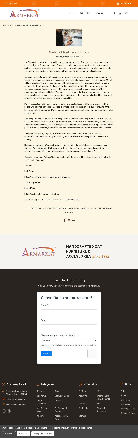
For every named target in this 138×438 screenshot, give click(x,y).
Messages (125, 400)
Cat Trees (41, 391)
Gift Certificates (126, 3)
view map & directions (16, 404)
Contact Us (98, 13)
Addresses (125, 404)
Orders (124, 391)
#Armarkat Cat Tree (33, 208)
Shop (72, 13)
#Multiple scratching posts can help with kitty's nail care (74, 208)
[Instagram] (9, 411)
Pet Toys (40, 416)
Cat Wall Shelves (62, 396)
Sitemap (82, 416)
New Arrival (41, 396)
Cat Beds (59, 400)
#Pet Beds (69, 212)
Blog (88, 13)
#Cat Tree (47, 208)
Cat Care (82, 391)
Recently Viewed (128, 408)
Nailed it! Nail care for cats (69, 52)
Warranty (83, 403)
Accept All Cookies (43, 433)
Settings (9, 433)
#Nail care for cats (104, 208)
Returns (124, 395)
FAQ (81, 13)
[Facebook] (64, 220)
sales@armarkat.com (15, 399)
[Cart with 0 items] (126, 13)
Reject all (23, 433)
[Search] (114, 13)
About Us (83, 396)
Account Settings (128, 413)
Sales (57, 391)
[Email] (69, 220)
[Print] (73, 220)
